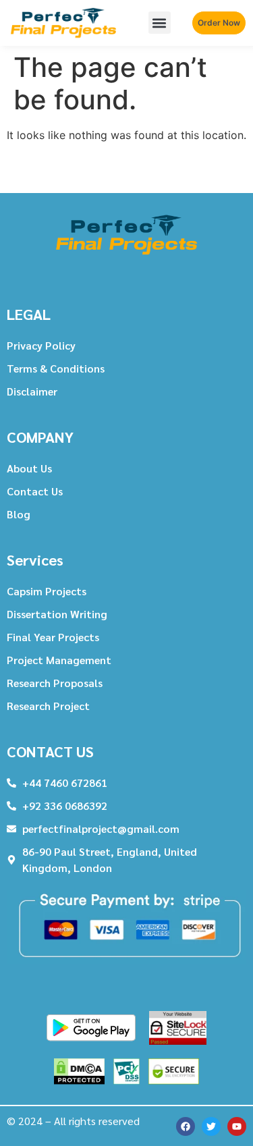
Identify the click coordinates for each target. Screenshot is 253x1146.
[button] (159, 22)
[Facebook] (185, 1126)
